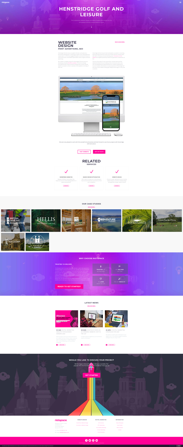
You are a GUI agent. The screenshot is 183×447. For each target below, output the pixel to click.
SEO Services (101, 422)
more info (66, 185)
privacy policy (101, 442)
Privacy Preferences (172, 445)
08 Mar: (91, 331)
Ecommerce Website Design (82, 425)
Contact (119, 429)
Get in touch (99, 151)
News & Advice (120, 427)
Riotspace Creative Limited (86, 442)
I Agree (178, 445)
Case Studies (120, 425)
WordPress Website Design (82, 422)
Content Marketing (101, 429)
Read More (62, 344)
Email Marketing (101, 432)
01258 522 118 (63, 430)
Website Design (82, 419)
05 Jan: (65, 331)
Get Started (91, 375)
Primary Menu (180, 2)
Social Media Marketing (101, 427)
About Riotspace (119, 422)
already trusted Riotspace (73, 277)
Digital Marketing (100, 419)
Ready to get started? (69, 286)
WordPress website (72, 63)
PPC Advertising (101, 425)
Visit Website (84, 151)
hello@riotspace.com (64, 432)
